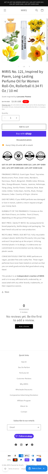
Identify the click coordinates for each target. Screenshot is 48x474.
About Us (24, 406)
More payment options (24, 140)
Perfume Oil (24, 373)
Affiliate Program (24, 400)
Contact (24, 412)
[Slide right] (29, 66)
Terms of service (14, 469)
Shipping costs (6, 105)
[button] (5, 10)
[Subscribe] (38, 427)
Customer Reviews (24, 378)
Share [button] (7, 292)
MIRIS (9, 465)
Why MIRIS (24, 384)
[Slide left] (18, 66)
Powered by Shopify (17, 465)
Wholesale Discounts (24, 389)
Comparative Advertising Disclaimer (24, 395)
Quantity (5, 113)
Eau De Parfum (24, 367)
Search (24, 362)
